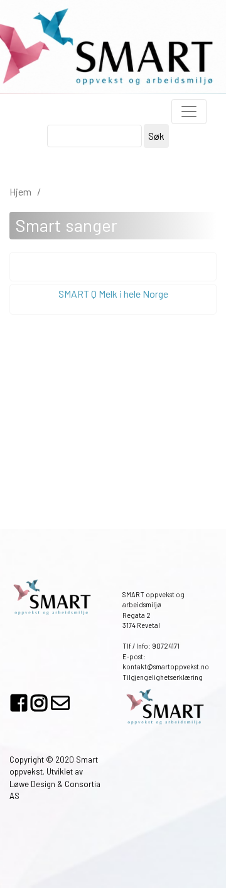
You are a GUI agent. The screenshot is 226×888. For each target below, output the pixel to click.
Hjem (20, 191)
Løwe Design (32, 784)
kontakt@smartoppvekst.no (165, 666)
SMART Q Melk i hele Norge (113, 294)
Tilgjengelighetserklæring (162, 677)
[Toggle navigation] (189, 111)
